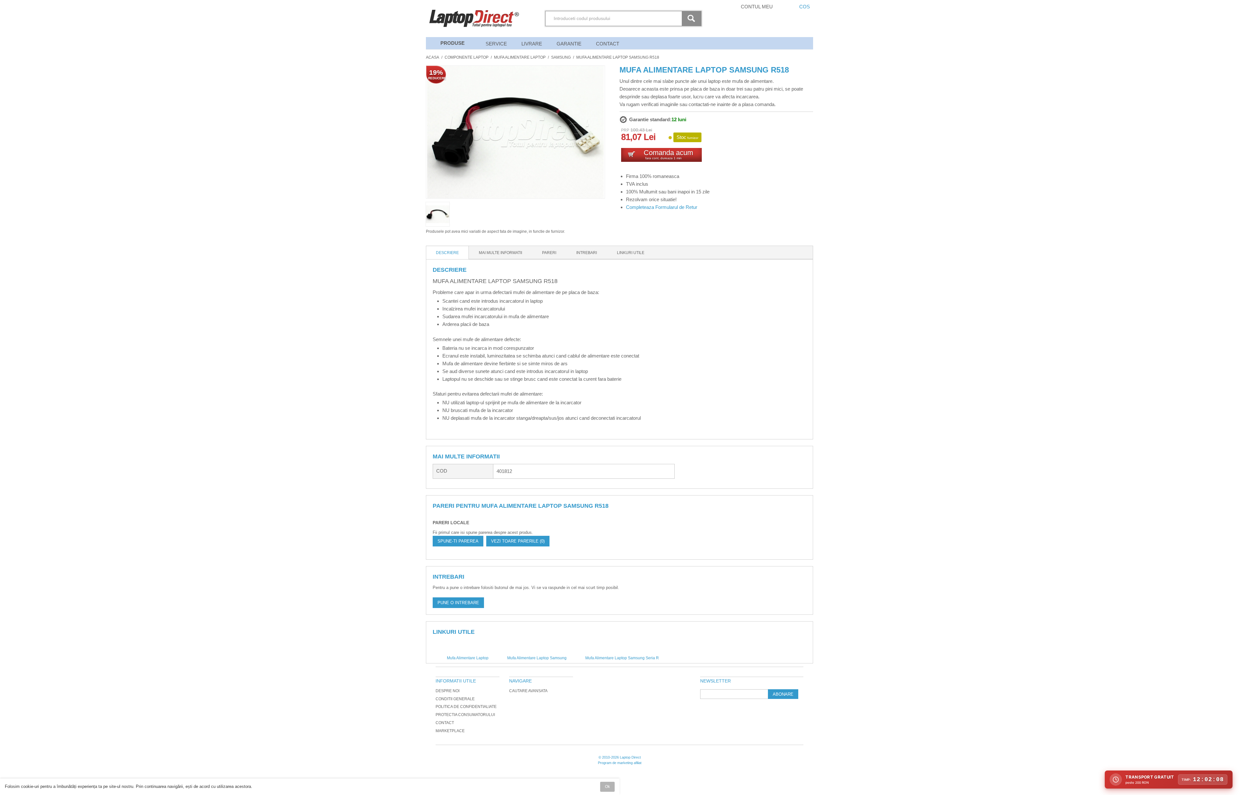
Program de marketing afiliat (619, 763)
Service (496, 43)
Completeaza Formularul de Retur (661, 207)
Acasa (432, 57)
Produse (452, 43)
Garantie (569, 43)
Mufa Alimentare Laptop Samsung (537, 658)
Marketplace (450, 731)
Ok (607, 786)
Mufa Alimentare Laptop (520, 57)
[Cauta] (692, 18)
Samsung (561, 57)
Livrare (531, 43)
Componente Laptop (467, 57)
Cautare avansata (528, 691)
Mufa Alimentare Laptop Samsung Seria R (622, 658)
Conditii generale (455, 699)
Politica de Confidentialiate (466, 706)
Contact (607, 43)
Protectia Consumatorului (465, 714)
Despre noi (447, 691)
